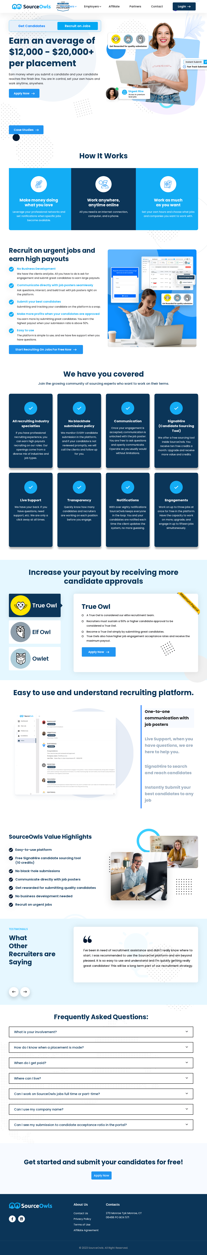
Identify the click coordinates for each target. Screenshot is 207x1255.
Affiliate (114, 6)
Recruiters (67, 6)
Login (182, 6)
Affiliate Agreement (86, 1230)
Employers (91, 6)
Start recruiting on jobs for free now (43, 349)
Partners (135, 6)
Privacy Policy (82, 1219)
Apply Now (22, 93)
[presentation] (14, 992)
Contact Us (81, 1213)
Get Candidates (31, 26)
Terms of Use (82, 1224)
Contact (157, 6)
